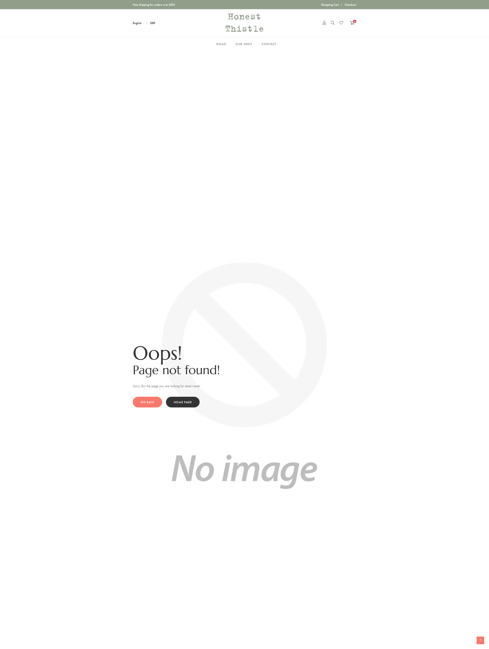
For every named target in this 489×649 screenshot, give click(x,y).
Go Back (147, 402)
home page (183, 402)
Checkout (350, 4)
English (137, 23)
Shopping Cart (330, 4)
